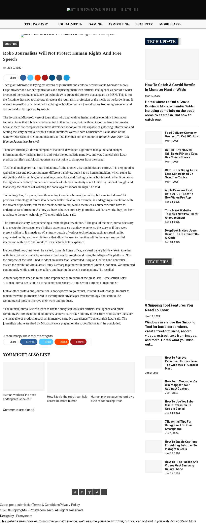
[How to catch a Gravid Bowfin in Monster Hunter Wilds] (172, 64)
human (14, 336)
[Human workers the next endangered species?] (24, 376)
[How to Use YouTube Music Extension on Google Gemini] (153, 406)
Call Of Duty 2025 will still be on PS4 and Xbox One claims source (181, 153)
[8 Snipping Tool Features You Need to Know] (172, 284)
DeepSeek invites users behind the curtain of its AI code (182, 234)
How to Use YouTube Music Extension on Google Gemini (179, 405)
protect (39, 336)
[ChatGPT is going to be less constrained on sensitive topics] (153, 174)
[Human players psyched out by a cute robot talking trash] (113, 377)
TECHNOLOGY (36, 24)
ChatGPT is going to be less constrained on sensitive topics (181, 174)
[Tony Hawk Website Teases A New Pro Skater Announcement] (153, 215)
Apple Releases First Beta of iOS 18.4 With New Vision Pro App (179, 194)
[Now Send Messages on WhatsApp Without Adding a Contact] (153, 386)
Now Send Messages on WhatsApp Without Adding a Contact (181, 385)
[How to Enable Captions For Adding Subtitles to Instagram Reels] (153, 446)
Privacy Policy (70, 505)
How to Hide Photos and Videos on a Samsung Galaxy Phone (181, 465)
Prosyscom (24, 516)
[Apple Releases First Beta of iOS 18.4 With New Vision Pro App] (153, 194)
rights (49, 336)
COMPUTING (119, 24)
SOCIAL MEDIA (70, 24)
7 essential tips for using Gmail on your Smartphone (178, 425)
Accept (175, 521)
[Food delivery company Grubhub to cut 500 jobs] (153, 137)
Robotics (11, 43)
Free (7, 336)
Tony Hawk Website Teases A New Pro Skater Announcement (182, 214)
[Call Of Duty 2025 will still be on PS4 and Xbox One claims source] (153, 154)
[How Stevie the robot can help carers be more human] (69, 377)
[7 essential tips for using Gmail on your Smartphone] (153, 426)
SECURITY (144, 24)
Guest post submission (16, 505)
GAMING (95, 24)
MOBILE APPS (170, 24)
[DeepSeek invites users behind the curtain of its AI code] (153, 235)
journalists (26, 336)
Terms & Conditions (46, 505)
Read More (188, 521)
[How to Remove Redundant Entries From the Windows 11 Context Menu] (153, 362)
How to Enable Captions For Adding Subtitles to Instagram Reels (181, 445)
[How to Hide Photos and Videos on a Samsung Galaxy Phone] (153, 466)
